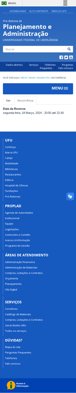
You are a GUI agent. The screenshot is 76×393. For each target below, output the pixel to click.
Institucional (12, 218)
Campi (8, 158)
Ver (8, 100)
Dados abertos (14, 64)
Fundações (11, 191)
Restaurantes (13, 174)
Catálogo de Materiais (18, 314)
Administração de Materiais (21, 267)
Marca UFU (11, 152)
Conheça (10, 147)
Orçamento (11, 278)
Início (24, 77)
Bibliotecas (11, 169)
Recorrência (26, 101)
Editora (9, 180)
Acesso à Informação (17, 240)
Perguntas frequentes (18, 352)
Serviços (33, 64)
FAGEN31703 (43, 77)
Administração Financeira (20, 262)
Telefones (50, 64)
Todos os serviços (16, 331)
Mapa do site (59, 11)
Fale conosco (65, 68)
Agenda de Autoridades (19, 212)
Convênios (11, 309)
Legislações (12, 229)
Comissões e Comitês (17, 234)
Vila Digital (11, 289)
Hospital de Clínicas (16, 185)
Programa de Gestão (17, 245)
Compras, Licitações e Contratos (24, 273)
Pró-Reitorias (12, 196)
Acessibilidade (18, 11)
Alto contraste (38, 11)
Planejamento (13, 284)
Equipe (9, 223)
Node (32, 77)
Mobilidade (11, 163)
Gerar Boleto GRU (15, 325)
